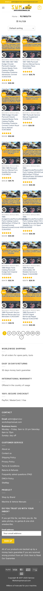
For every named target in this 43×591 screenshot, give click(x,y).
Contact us (6, 453)
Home (14, 16)
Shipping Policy (9, 457)
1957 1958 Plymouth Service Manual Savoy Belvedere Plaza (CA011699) (31, 65)
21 (28, 333)
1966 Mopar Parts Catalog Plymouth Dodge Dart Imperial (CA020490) (9, 271)
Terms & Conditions (10, 466)
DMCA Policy (8, 478)
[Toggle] (39, 501)
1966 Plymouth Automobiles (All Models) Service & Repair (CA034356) (30, 271)
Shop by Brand (8, 497)
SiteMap (5, 482)
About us (6, 449)
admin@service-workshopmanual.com (24, 2)
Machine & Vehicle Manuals (14, 501)
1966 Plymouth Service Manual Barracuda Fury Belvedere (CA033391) (11, 314)
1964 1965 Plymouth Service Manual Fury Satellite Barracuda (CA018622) (10, 171)
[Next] (21, 337)
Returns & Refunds (10, 470)
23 (38, 333)
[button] (3, 8)
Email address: (8, 530)
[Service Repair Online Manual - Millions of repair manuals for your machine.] (21, 7)
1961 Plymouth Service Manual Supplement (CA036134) (31, 117)
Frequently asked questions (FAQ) (17, 474)
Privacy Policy (8, 461)
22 (33, 333)
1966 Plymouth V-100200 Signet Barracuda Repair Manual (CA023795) (30, 315)
